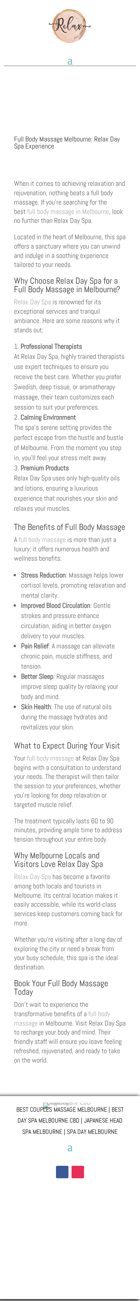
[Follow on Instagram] (78, 1172)
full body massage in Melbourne (68, 211)
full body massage (42, 539)
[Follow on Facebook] (62, 1172)
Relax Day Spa (32, 301)
